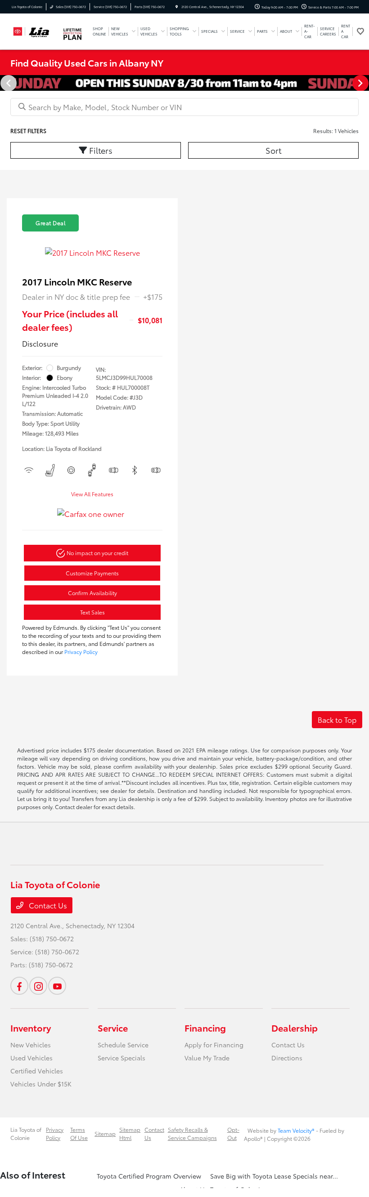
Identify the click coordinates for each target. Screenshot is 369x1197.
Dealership (294, 1027)
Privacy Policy (81, 651)
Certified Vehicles (36, 1070)
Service (113, 1027)
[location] (177, 6)
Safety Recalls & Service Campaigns (192, 1133)
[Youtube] (57, 986)
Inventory (30, 1027)
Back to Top (337, 719)
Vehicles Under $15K (41, 1083)
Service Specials (121, 1057)
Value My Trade (207, 1057)
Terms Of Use (79, 1133)
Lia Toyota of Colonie (25, 1133)
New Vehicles (30, 1044)
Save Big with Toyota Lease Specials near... (274, 1175)
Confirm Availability (92, 592)
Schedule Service (123, 1044)
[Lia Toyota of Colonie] (34, 30)
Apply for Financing (213, 1044)
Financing (205, 1027)
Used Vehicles (31, 1057)
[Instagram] (38, 986)
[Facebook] (19, 986)
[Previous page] (7, 83)
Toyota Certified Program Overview (149, 1175)
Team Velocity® (296, 1130)
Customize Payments (92, 573)
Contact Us (47, 905)
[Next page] (361, 83)
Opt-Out (233, 1133)
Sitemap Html (129, 1133)
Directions (286, 1057)
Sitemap (105, 1133)
